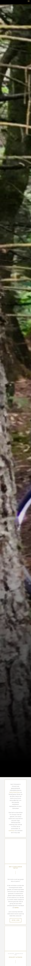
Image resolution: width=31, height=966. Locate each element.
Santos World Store (14, 792)
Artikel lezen (15, 920)
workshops (11, 830)
